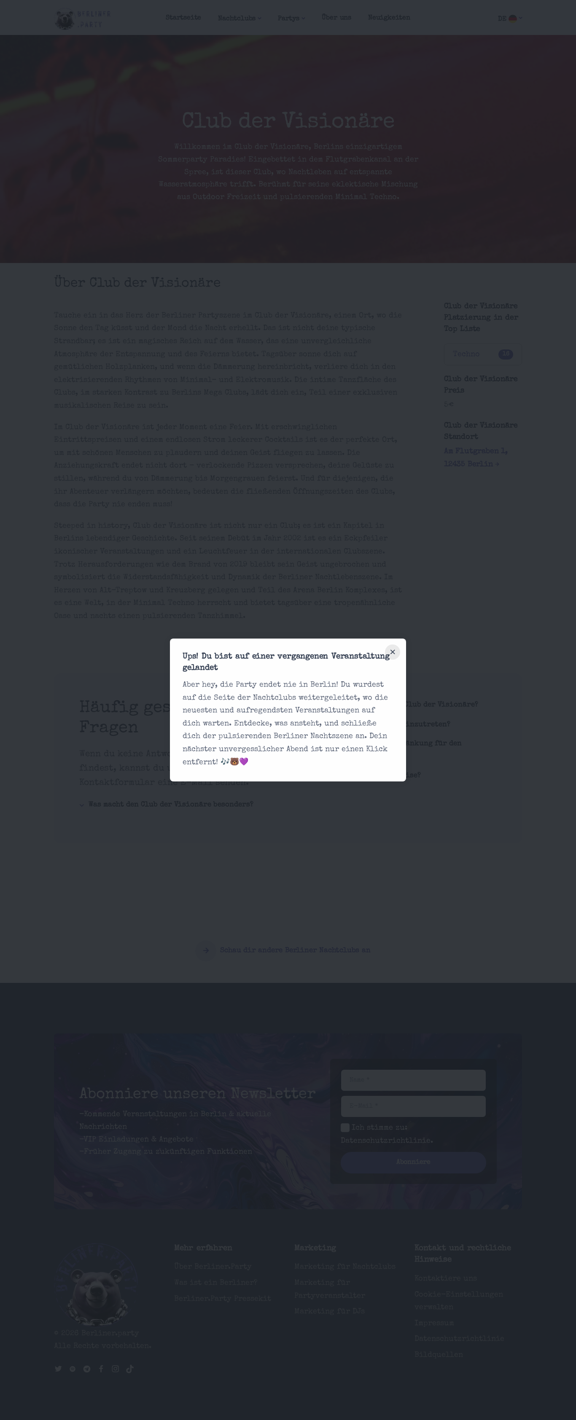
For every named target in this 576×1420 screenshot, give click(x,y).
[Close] (392, 652)
